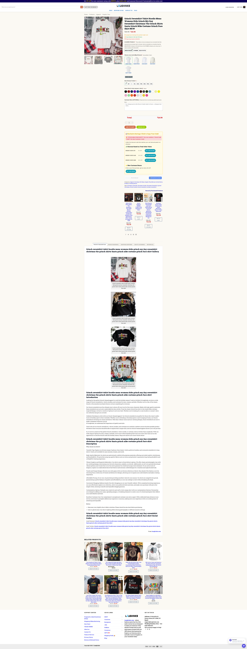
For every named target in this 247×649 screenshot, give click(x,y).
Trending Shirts (133, 183)
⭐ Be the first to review (155, 177)
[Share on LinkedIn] (136, 234)
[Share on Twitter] (128, 234)
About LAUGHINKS (139, 244)
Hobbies (106, 627)
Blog (105, 638)
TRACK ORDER (88, 626)
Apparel (98, 14)
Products (92, 14)
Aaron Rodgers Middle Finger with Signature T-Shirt (138, 207)
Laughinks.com (129, 620)
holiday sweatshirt (151, 187)
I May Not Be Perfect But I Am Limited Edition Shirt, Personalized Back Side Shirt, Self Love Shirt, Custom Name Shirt (133, 565)
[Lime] (128, 95)
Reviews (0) (150, 244)
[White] (153, 91)
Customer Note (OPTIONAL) (131, 100)
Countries (107, 619)
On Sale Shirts (159, 182)
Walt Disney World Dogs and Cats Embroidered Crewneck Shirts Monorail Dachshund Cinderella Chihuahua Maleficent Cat (148, 211)
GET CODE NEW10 (131, 171)
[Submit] (81, 7)
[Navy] (131, 91)
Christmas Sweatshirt (152, 185)
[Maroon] (128, 91)
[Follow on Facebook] (145, 629)
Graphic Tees (106, 14)
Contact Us (128, 10)
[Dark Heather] (143, 91)
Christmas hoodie (142, 185)
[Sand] (156, 91)
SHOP (110, 10)
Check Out (141, 127)
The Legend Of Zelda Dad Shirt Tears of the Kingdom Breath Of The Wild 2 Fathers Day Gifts (113, 564)
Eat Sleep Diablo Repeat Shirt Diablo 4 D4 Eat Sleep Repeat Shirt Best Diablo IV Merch (133, 597)
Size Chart (87, 624)
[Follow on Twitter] (147, 629)
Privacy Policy (88, 637)
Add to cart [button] (138, 218)
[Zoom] (86, 53)
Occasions (107, 630)
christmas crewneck (132, 185)
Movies (153, 182)
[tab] (100, 244)
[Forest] (146, 91)
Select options (129, 228)
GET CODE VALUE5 (150, 150)
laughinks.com (156, 531)
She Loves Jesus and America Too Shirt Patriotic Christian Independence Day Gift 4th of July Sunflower (153, 564)
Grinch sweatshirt (141, 187)
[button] (111, 566)
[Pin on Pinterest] (133, 234)
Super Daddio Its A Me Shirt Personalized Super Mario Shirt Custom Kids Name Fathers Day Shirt (153, 597)
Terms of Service (89, 634)
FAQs (135, 10)
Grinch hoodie (133, 187)
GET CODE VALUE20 (150, 160)
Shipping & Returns (126, 244)
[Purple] (134, 91)
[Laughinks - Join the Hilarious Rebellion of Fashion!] (123, 5)
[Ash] (141, 95)
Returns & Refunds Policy (91, 640)
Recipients (107, 622)
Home (86, 14)
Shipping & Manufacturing (92, 621)
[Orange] (131, 95)
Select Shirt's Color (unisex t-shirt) (133, 88)
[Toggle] (122, 617)
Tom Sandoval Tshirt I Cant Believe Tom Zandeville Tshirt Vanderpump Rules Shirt (94, 564)
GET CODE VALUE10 (150, 155)
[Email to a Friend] (131, 234)
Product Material (113, 244)
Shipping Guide (118, 10)
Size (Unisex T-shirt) (130, 80)
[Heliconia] (146, 95)
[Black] (125, 91)
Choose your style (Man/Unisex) (133, 55)
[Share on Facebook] (126, 234)
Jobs (105, 625)
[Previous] (86, 36)
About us (86, 629)
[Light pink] (125, 95)
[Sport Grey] (137, 95)
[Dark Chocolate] (141, 91)
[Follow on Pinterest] (149, 629)
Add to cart (130, 127)
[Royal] (137, 91)
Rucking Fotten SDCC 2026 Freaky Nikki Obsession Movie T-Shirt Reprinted (158, 207)
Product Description (100, 244)
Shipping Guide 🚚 (109, 635)
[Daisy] (159, 91)
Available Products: (129, 42)
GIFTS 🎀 (107, 633)
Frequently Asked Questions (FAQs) (92, 617)
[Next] (120, 36)
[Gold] (143, 95)
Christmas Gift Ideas (139, 182)
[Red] (134, 95)
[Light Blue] (150, 91)
